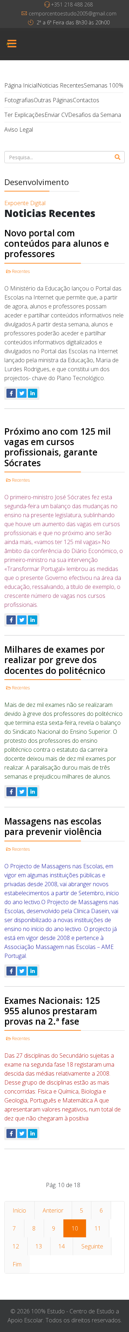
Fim (17, 1264)
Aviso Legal (18, 129)
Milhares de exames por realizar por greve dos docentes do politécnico (54, 659)
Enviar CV (56, 115)
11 (98, 1228)
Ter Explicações (24, 115)
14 (61, 1246)
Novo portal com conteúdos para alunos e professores (56, 243)
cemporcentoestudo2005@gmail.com (72, 13)
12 (16, 1246)
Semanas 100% (103, 85)
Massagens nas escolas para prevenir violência (53, 826)
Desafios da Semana (94, 115)
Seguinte (92, 1246)
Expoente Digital (25, 203)
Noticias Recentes (60, 85)
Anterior (53, 1210)
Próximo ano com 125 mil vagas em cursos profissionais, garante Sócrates (57, 447)
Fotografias (19, 100)
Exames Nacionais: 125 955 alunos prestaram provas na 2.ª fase (52, 1011)
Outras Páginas (53, 100)
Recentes (21, 271)
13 (38, 1246)
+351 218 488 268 (72, 4)
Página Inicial (20, 85)
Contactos (86, 100)
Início (19, 1210)
